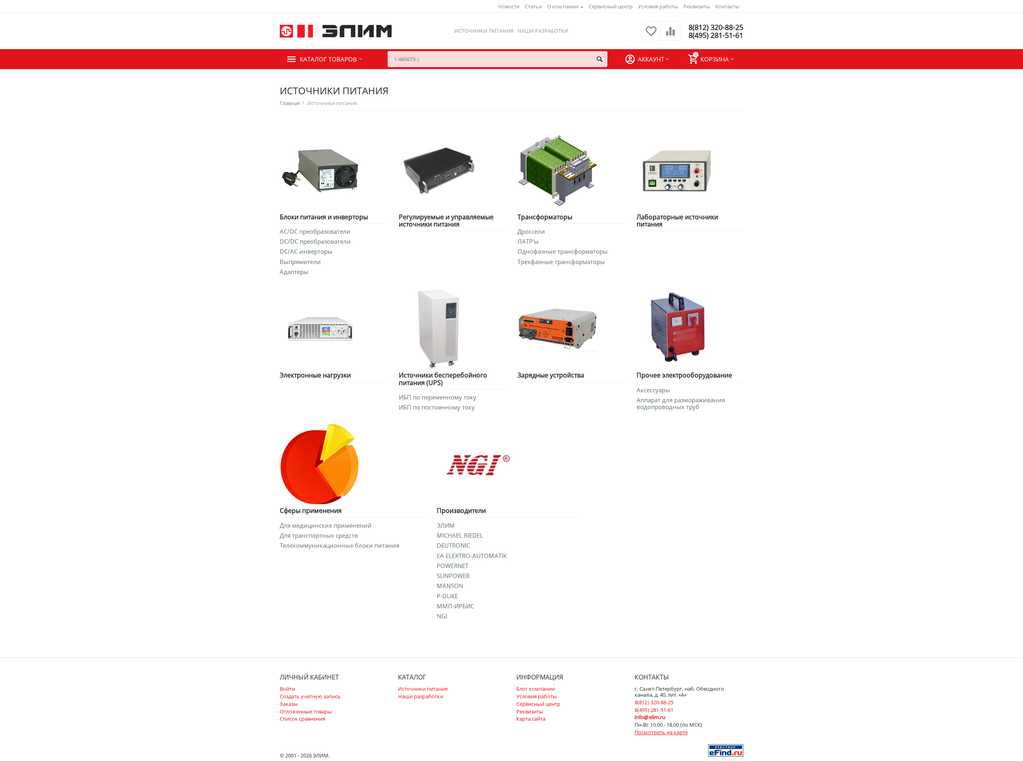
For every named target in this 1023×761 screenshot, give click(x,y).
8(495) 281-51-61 (716, 35)
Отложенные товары (306, 711)
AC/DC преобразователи (315, 231)
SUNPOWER (453, 575)
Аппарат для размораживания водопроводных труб (681, 404)
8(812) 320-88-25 (716, 27)
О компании (562, 6)
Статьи (533, 6)
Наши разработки (542, 30)
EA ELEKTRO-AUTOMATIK (472, 555)
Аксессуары (653, 390)
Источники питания (483, 30)
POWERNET (452, 565)
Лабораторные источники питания (677, 220)
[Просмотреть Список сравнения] (670, 35)
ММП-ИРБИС (455, 606)
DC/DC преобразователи (315, 241)
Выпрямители (300, 261)
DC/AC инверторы (306, 251)
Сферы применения (311, 510)
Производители (461, 510)
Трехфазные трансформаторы (561, 261)
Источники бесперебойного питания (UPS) (443, 379)
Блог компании (535, 688)
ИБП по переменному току (437, 397)
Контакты (727, 6)
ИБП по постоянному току (437, 407)
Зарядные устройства (550, 375)
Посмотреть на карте (661, 732)
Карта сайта (530, 718)
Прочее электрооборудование (684, 375)
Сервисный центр (611, 6)
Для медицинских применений (326, 525)
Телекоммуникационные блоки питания (339, 545)
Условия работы (658, 6)
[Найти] (599, 59)
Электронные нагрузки (315, 375)
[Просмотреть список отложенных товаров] (651, 35)
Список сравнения (302, 718)
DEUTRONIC (453, 545)
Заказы (289, 703)
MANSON (450, 585)
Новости (508, 6)
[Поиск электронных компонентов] (725, 749)
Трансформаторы (544, 217)
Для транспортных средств (319, 535)
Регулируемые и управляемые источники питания (446, 220)
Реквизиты (696, 6)
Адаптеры (294, 271)
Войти (287, 688)
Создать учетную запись (310, 696)
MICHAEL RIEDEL (460, 535)
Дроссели (531, 231)
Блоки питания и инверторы (324, 217)
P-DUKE (447, 596)
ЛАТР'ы (528, 241)
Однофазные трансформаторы (562, 251)
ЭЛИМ (446, 525)
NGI (442, 616)
